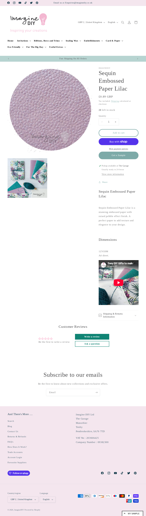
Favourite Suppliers (17, 462)
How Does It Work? (17, 447)
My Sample (133, 513)
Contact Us (13, 431)
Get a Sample (119, 155)
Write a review (92, 336)
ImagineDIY (19, 510)
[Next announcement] (137, 59)
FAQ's (10, 442)
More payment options (118, 149)
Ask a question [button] (92, 344)
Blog (10, 426)
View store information (113, 174)
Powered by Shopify (32, 510)
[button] (23, 41)
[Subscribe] (96, 392)
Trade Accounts (15, 452)
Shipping (115, 101)
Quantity (102, 116)
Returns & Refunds (17, 436)
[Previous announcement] (8, 59)
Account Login (15, 457)
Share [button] (105, 182)
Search (11, 421)
